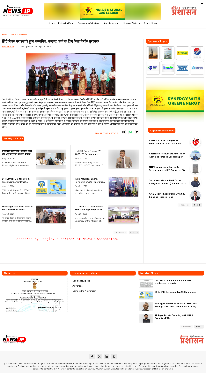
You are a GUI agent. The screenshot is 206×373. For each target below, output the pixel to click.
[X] (124, 132)
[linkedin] (106, 356)
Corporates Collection (88, 23)
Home (52, 23)
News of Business (19, 34)
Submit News (150, 23)
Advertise (77, 285)
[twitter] (99, 356)
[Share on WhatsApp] (130, 132)
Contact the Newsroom (84, 290)
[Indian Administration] (184, 11)
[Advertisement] (53, 253)
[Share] (137, 132)
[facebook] (92, 356)
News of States (130, 23)
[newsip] (18, 11)
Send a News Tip (81, 280)
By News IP (8, 46)
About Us (9, 273)
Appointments (111, 23)
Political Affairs (65, 23)
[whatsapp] (114, 356)
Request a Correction (84, 273)
